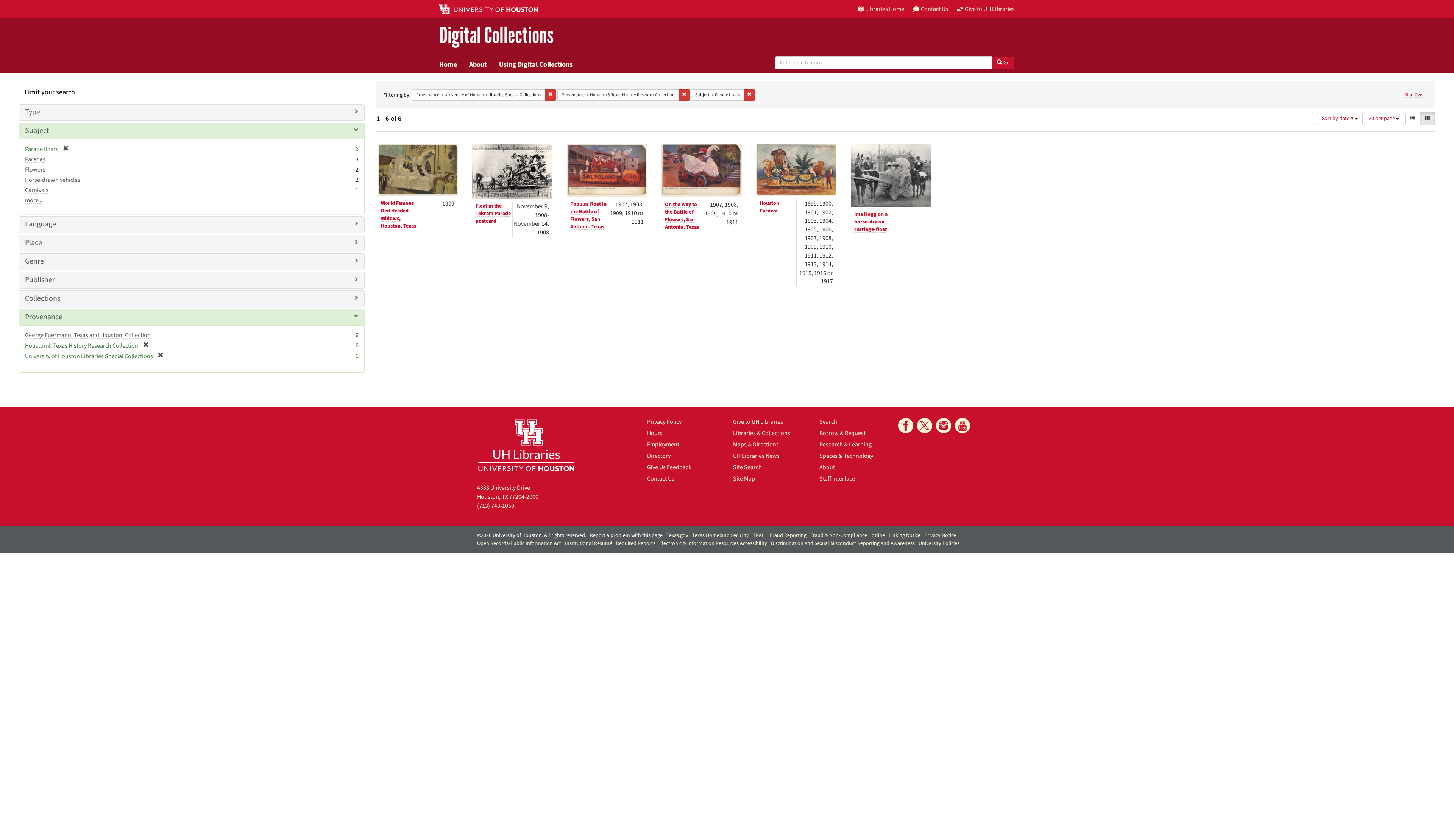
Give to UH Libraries (758, 422)
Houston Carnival (769, 207)
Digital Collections (496, 36)
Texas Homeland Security (720, 535)
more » (33, 200)
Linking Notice (904, 535)
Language (40, 224)
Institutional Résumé (588, 543)
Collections (42, 298)
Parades (35, 159)
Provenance (43, 317)
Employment (663, 444)
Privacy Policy (664, 422)
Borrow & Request (842, 433)
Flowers (35, 169)
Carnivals (36, 190)
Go (1006, 63)
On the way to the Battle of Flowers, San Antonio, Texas (682, 216)
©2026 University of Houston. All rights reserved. (531, 535)
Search (828, 422)
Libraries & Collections (761, 433)
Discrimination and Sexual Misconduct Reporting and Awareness (843, 543)
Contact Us (660, 479)
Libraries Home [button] (884, 9)
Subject (37, 130)
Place (33, 242)
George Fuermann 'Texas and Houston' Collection (88, 335)
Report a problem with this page (626, 535)
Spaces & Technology (846, 456)
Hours (655, 433)
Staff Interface (837, 479)
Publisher (40, 280)
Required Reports (635, 543)
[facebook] (905, 425)
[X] (924, 425)
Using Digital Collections (536, 64)
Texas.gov (677, 535)
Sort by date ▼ (1338, 118)
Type (32, 112)
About (478, 64)
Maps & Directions (756, 444)
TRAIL (759, 535)
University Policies (939, 543)
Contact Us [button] (934, 9)
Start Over (1414, 95)
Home (448, 64)
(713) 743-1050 (495, 506)
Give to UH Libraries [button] (990, 9)
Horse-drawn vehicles (52, 180)
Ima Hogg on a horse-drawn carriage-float (871, 222)
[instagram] (943, 425)
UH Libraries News (756, 456)
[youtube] (962, 425)
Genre (34, 261)
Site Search (747, 467)
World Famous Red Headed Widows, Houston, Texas (398, 215)
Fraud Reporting (788, 535)
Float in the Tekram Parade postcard (493, 213)
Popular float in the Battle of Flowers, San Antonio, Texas (588, 215)
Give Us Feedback (669, 467)
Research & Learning (845, 444)
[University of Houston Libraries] (526, 445)
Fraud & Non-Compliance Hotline (847, 535)
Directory (659, 456)
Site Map (744, 479)
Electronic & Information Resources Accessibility (713, 543)
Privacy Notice (940, 535)
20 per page (1382, 118)
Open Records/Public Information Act (519, 543)
